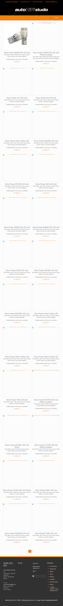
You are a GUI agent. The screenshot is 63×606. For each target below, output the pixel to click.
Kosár (51, 574)
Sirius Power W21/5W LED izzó (17, 314)
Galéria (51, 572)
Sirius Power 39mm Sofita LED (17, 357)
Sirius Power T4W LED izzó (17, 400)
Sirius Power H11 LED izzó (17, 98)
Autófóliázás (53, 566)
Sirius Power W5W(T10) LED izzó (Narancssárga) (46, 54)
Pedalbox (52, 579)
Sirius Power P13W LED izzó (46, 533)
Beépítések (53, 569)
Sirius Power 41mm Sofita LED (46, 314)
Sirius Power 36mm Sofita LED (46, 357)
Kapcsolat (35, 563)
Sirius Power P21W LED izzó (17, 270)
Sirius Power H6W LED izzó (46, 490)
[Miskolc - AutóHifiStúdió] (31, 10)
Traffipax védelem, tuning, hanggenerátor (54, 589)
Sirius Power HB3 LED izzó (46, 184)
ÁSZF (34, 571)
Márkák (52, 577)
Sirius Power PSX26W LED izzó (17, 533)
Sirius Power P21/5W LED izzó (17, 184)
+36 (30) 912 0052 (37, 2)
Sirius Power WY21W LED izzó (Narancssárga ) (46, 401)
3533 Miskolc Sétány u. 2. (9, 571)
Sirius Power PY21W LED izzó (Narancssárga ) (46, 446)
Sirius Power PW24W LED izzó (46, 141)
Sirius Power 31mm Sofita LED (17, 141)
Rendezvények (54, 582)
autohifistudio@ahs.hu (51, 2)
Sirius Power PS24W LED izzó (46, 270)
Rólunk (51, 585)
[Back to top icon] (55, 602)
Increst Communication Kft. (49, 600)
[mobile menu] (2, 17)
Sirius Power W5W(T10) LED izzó (17, 53)
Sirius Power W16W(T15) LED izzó (46, 227)
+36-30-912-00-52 (8, 578)
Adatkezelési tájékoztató (36, 567)
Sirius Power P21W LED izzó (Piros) (17, 490)
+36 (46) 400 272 (25, 2)
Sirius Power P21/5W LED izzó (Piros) (17, 446)
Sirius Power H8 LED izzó (46, 98)
